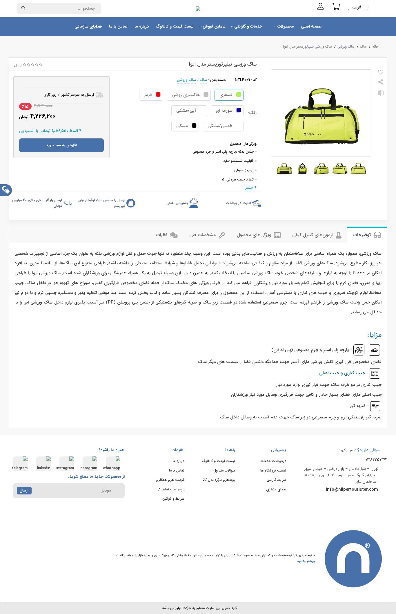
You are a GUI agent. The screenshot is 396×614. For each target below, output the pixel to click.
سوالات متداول (224, 470)
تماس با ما (118, 26)
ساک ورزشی (346, 46)
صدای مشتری (276, 489)
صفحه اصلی (311, 26)
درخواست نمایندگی (170, 489)
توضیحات (362, 235)
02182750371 (376, 459)
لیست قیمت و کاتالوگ (174, 26)
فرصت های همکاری (170, 480)
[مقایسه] (380, 95)
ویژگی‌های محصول (255, 235)
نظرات (162, 235)
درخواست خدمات (273, 461)
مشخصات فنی (203, 235)
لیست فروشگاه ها (273, 470)
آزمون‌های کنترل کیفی (313, 235)
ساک (363, 46)
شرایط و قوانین (173, 498)
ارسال (24, 490)
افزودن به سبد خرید (61, 145)
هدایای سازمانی (88, 26)
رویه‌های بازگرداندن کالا (218, 480)
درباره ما (142, 26)
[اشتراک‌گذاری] (380, 82)
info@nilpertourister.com (352, 489)
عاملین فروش (213, 26)
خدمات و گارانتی (247, 26)
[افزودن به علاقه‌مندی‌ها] (380, 73)
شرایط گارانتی (276, 480)
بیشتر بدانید (306, 561)
